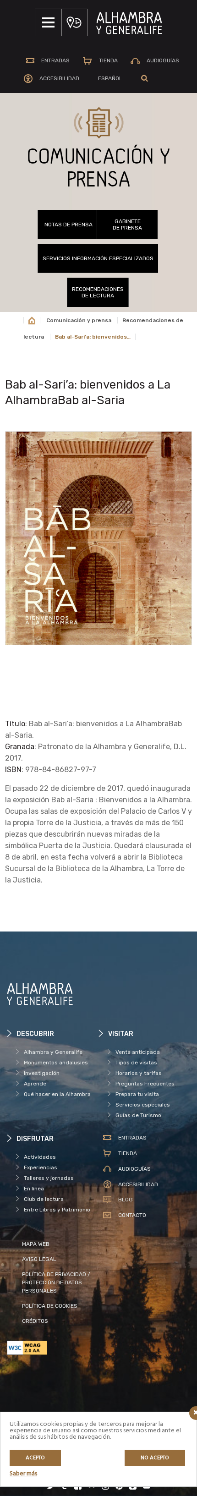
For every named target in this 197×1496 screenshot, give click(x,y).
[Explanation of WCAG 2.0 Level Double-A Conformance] (52, 1348)
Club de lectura (44, 1199)
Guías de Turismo (138, 1115)
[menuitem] (110, 78)
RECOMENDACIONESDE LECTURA (98, 292)
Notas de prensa (68, 224)
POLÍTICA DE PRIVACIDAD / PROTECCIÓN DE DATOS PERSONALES (56, 1282)
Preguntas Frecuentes (145, 1083)
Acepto (35, 1458)
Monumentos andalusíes (56, 1062)
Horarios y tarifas (138, 1073)
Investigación (42, 1073)
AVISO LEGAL (39, 1259)
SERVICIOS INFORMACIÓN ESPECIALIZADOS (98, 258)
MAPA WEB (35, 1244)
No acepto (155, 1458)
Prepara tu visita (137, 1094)
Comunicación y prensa (78, 320)
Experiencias (40, 1167)
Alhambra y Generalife (53, 1052)
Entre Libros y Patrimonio (57, 1209)
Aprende (35, 1083)
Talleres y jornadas (49, 1178)
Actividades (40, 1157)
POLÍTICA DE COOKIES (49, 1306)
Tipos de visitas (136, 1062)
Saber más (23, 1474)
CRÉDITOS (35, 1321)
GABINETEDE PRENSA (127, 224)
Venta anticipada (137, 1052)
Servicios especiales (142, 1104)
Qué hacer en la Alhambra (57, 1094)
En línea (34, 1188)
